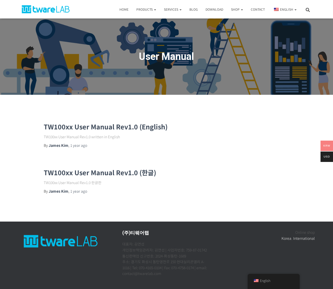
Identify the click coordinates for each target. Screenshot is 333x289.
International (304, 238)
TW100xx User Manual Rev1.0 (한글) (100, 172)
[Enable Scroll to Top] (322, 278)
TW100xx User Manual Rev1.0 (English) (106, 126)
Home (124, 9)
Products (144, 9)
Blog (193, 9)
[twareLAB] (45, 9)
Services (171, 9)
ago (78, 145)
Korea (286, 238)
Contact (258, 9)
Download (214, 9)
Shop (235, 9)
